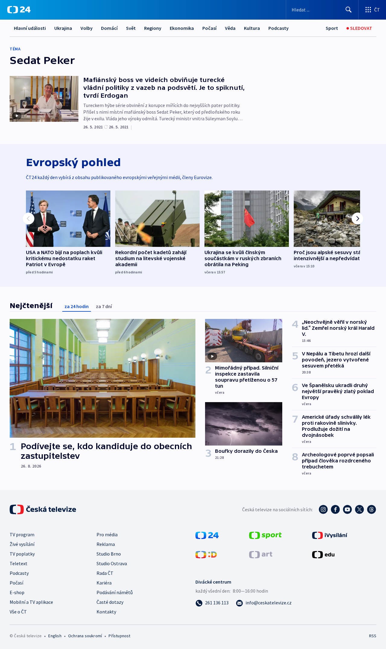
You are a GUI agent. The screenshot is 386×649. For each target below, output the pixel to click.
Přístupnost (119, 635)
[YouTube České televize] (347, 509)
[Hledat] (348, 9)
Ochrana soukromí (85, 635)
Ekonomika (182, 28)
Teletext (18, 563)
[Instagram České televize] (323, 509)
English (54, 635)
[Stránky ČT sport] (265, 535)
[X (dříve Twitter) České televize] (359, 509)
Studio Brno (108, 554)
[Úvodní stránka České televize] (43, 509)
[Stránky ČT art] (260, 554)
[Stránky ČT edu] (323, 554)
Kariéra (104, 583)
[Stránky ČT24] (207, 535)
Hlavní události (30, 28)
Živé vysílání (22, 544)
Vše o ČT (18, 612)
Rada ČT (104, 573)
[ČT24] (18, 9)
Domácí (109, 28)
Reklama (105, 544)
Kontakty (106, 612)
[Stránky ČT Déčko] (206, 554)
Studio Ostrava (111, 563)
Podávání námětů (114, 592)
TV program (22, 534)
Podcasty (278, 28)
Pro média (107, 534)
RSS (372, 635)
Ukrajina (63, 28)
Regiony (152, 28)
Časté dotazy (109, 602)
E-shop (17, 592)
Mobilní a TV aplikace (31, 602)
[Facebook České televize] (335, 509)
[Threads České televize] (371, 509)
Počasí (209, 28)
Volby (87, 28)
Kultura (252, 28)
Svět (131, 28)
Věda (230, 28)
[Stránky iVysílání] (329, 535)
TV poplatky (22, 554)
